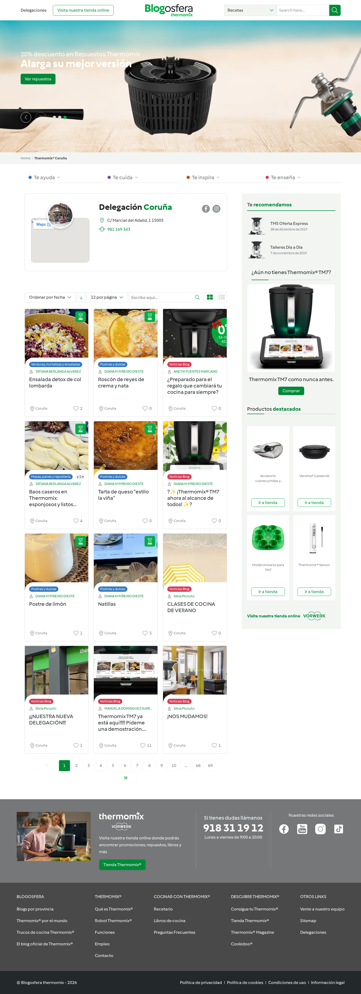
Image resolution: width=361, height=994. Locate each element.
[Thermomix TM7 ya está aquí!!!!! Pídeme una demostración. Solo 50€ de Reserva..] (126, 676)
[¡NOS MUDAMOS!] (195, 676)
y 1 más (82, 477)
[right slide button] (40, 117)
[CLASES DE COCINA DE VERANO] (195, 564)
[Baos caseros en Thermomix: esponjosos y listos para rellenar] (57, 451)
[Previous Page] (47, 765)
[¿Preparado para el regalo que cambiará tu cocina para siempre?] (195, 339)
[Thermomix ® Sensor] (314, 538)
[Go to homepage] (169, 10)
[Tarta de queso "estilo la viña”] (126, 451)
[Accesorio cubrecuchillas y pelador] (268, 449)
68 (198, 765)
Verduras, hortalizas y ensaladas (55, 364)
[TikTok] (339, 829)
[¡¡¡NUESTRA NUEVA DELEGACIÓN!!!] (57, 676)
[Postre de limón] (57, 564)
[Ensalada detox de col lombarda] (57, 339)
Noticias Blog (179, 364)
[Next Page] (126, 777)
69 (210, 765)
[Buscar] (335, 10)
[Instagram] (320, 829)
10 (174, 765)
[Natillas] (126, 564)
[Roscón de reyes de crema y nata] (126, 339)
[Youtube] (302, 829)
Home (25, 158)
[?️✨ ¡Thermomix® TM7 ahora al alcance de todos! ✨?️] (195, 451)
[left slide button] (26, 117)
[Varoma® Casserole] (314, 449)
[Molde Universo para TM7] (268, 538)
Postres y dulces (112, 364)
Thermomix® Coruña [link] (50, 158)
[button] (250, 10)
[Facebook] (284, 829)
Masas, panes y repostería (51, 477)
